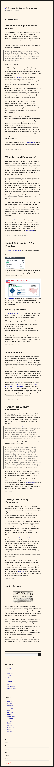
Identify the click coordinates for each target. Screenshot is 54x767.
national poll (11, 298)
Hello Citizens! (13, 586)
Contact (7, 758)
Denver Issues (10, 670)
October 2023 (10, 718)
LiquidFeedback (30, 230)
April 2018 (9, 725)
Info (6, 752)
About (7, 742)
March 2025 (10, 705)
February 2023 (10, 723)
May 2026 (9, 701)
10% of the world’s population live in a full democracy (25, 538)
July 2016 (9, 729)
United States (17, 344)
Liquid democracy (10, 219)
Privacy (16, 399)
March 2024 (10, 712)
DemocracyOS (9, 232)
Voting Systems (25, 235)
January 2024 (10, 714)
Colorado (9, 668)
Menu (46, 9)
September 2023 (11, 720)
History (9, 675)
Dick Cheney (18, 384)
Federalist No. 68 (30, 482)
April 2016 (9, 731)
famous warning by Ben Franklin (16, 313)
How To (9, 677)
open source (20, 571)
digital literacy (19, 77)
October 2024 (10, 708)
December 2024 (11, 707)
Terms (7, 755)
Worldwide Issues (11, 688)
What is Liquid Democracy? (20, 157)
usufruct (20, 427)
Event (8, 672)
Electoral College (21, 477)
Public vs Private (14, 352)
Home (7, 739)
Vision (21, 149)
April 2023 (9, 722)
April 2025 (9, 703)
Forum (7, 745)
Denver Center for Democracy (22, 8)
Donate (7, 749)
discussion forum (30, 142)
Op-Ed (8, 679)
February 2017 (10, 727)
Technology (16, 149)
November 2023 (11, 716)
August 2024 (10, 710)
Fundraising (10, 673)
